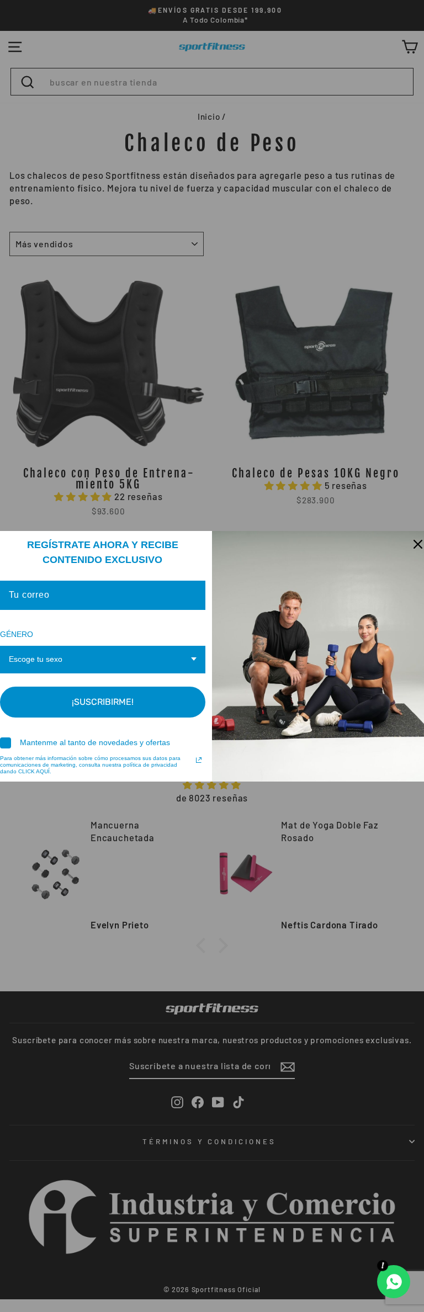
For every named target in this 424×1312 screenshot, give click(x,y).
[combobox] (103, 660)
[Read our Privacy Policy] (198, 760)
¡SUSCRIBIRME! (103, 702)
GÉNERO (16, 634)
